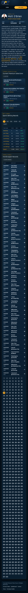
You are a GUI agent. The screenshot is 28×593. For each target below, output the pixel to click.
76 (18, 407)
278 (16, 492)
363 (19, 527)
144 (13, 436)
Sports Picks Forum (14, 19)
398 (19, 541)
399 (22, 541)
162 (4, 445)
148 (4, 439)
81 (12, 410)
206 (10, 463)
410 (13, 547)
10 (10, 381)
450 (7, 565)
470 (4, 573)
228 (13, 471)
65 (7, 404)
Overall (4, 149)
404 (16, 544)
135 (7, 433)
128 (7, 430)
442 (4, 562)
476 (22, 573)
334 (16, 515)
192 (10, 457)
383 (16, 536)
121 (7, 428)
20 (18, 384)
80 (10, 410)
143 (10, 436)
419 (19, 550)
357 (22, 524)
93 (7, 416)
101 (10, 419)
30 (7, 390)
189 (22, 454)
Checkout (11, 84)
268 (7, 489)
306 (16, 503)
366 (7, 530)
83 (18, 410)
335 (19, 515)
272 (19, 489)
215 (16, 465)
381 (10, 536)
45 (10, 395)
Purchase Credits (11, 589)
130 (13, 430)
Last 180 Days (6, 143)
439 (16, 559)
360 (10, 527)
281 (4, 495)
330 (4, 515)
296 (7, 501)
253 (4, 483)
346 (10, 521)
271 (16, 489)
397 (16, 541)
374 (10, 533)
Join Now (20, 7)
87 (10, 413)
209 (19, 463)
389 (13, 538)
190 (4, 457)
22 (4, 387)
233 (7, 474)
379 (4, 536)
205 (7, 463)
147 (22, 436)
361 (13, 527)
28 (21, 387)
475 (19, 573)
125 (19, 428)
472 (10, 573)
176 (4, 451)
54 (16, 398)
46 (13, 395)
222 (16, 468)
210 (22, 463)
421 (4, 553)
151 (13, 439)
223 (19, 468)
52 (10, 398)
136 (10, 433)
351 (4, 524)
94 (10, 416)
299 (16, 501)
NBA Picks (13, 59)
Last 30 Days (6, 136)
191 (7, 457)
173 (16, 448)
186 (13, 454)
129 (10, 430)
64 (4, 404)
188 (19, 454)
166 (16, 445)
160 (19, 442)
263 (13, 486)
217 (22, 465)
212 (7, 465)
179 (13, 451)
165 (13, 445)
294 (22, 498)
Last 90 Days (6, 141)
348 (16, 521)
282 (7, 495)
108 (10, 422)
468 (19, 571)
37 (7, 392)
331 (7, 515)
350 (22, 521)
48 (18, 395)
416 (10, 550)
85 (4, 413)
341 (16, 518)
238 (22, 474)
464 (7, 571)
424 (13, 553)
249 (13, 480)
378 (22, 533)
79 (7, 410)
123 (13, 428)
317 (7, 509)
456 (4, 568)
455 (22, 565)
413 (21, 547)
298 (13, 501)
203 (22, 460)
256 (13, 483)
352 (7, 524)
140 (22, 433)
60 (13, 401)
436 (7, 559)
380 (7, 536)
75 (16, 407)
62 (18, 401)
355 (16, 524)
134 (4, 433)
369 (16, 530)
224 (22, 468)
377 (19, 533)
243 (16, 477)
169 (4, 448)
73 (10, 407)
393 (4, 541)
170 (7, 448)
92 (4, 416)
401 (7, 544)
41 (18, 392)
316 (4, 509)
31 (9, 390)
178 (10, 451)
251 (19, 480)
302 (4, 503)
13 (18, 381)
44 (7, 395)
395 (10, 541)
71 (4, 407)
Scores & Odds (6, 586)
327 (16, 512)
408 (7, 547)
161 (21, 442)
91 (21, 413)
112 (21, 422)
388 (10, 538)
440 (19, 559)
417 (13, 550)
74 (13, 407)
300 (19, 501)
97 (18, 416)
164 (10, 445)
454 (19, 565)
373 (7, 533)
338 (7, 518)
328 (19, 512)
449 (4, 565)
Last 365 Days (6, 146)
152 (16, 439)
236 (16, 474)
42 (21, 392)
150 (10, 439)
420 (22, 550)
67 (13, 404)
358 (4, 527)
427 (22, 553)
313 (16, 506)
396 (13, 541)
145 (16, 436)
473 (13, 573)
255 (10, 483)
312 (13, 506)
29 (4, 390)
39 (13, 392)
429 (7, 556)
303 (7, 503)
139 (19, 433)
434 (22, 556)
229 (16, 471)
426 (19, 553)
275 (7, 492)
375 (13, 533)
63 (21, 401)
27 (18, 387)
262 (10, 486)
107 (7, 422)
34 (18, 390)
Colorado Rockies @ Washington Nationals (12, 80)
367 (10, 530)
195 (19, 457)
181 (19, 451)
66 (10, 404)
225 (4, 471)
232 (4, 474)
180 (16, 451)
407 (4, 547)
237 (19, 474)
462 (22, 568)
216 (19, 465)
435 (4, 559)
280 (22, 492)
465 (10, 571)
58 (7, 401)
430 (10, 556)
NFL (20, 121)
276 (10, 492)
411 (16, 547)
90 (19, 413)
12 (15, 381)
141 (4, 436)
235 (13, 474)
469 (22, 571)
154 (22, 439)
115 (10, 425)
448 (22, 562)
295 (4, 501)
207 (13, 463)
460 (16, 568)
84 (21, 410)
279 (19, 492)
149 (7, 439)
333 (13, 515)
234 (10, 474)
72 (7, 407)
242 (13, 477)
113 (4, 425)
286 (19, 495)
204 (4, 463)
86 (7, 413)
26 (16, 387)
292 (16, 498)
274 (4, 492)
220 (10, 468)
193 (13, 457)
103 (16, 419)
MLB (7, 121)
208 (16, 463)
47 (16, 395)
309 (4, 506)
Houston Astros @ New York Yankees (14, 88)
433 (19, 556)
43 (4, 395)
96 (16, 416)
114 (7, 425)
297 (10, 501)
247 (7, 480)
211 (4, 465)
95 (13, 416)
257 (16, 483)
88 (13, 413)
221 (13, 468)
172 (13, 448)
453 (16, 565)
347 (13, 521)
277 (13, 492)
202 (19, 460)
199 (10, 460)
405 (19, 544)
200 (13, 460)
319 (13, 509)
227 (10, 471)
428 (4, 556)
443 (7, 562)
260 (4, 486)
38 (10, 392)
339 (10, 518)
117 (16, 425)
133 (22, 430)
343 (22, 518)
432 (16, 556)
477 (4, 576)
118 (19, 425)
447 (19, 562)
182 (22, 451)
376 (16, 533)
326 (13, 512)
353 (10, 524)
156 (7, 442)
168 (22, 445)
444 (10, 562)
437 (10, 559)
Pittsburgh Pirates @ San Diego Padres (12, 96)
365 (4, 530)
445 (13, 562)
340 (13, 518)
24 (10, 387)
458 (10, 568)
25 (13, 387)
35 (21, 390)
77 (21, 407)
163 (7, 445)
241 (10, 477)
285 (16, 495)
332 (10, 515)
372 (4, 533)
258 (19, 483)
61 (15, 401)
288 (4, 498)
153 (19, 439)
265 (19, 486)
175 (22, 448)
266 (22, 486)
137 (13, 433)
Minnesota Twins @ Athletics (12, 104)
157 (10, 442)
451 (10, 565)
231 (22, 471)
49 (21, 395)
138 (16, 433)
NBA (11, 121)
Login (7, 7)
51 (7, 398)
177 (7, 451)
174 (19, 448)
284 (13, 495)
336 (22, 515)
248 (10, 480)
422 (7, 553)
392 (22, 538)
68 (16, 404)
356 (19, 524)
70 (21, 404)
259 (22, 483)
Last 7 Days (5, 133)
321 (19, 509)
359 (7, 527)
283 (10, 495)
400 (4, 544)
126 (22, 428)
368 (13, 530)
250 (16, 480)
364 (22, 527)
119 (21, 425)
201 (16, 460)
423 (10, 553)
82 (16, 410)
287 (22, 495)
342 (19, 518)
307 (19, 503)
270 (13, 489)
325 (10, 512)
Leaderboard (14, 586)
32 (13, 390)
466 (13, 571)
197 (4, 460)
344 (4, 521)
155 (4, 442)
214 (13, 465)
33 (16, 390)
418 (16, 550)
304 (10, 503)
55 (18, 398)
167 (19, 445)
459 (13, 568)
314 (19, 506)
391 (19, 538)
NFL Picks (7, 59)
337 (4, 518)
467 (16, 571)
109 (13, 422)
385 (22, 536)
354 (13, 524)
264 (16, 486)
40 (16, 392)
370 (19, 530)
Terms (4, 589)
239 (4, 477)
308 (22, 503)
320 (16, 509)
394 (7, 541)
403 (13, 544)
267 (4, 489)
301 (22, 501)
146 (19, 436)
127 (4, 430)
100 (7, 419)
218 (4, 468)
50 (4, 398)
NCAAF (5, 124)
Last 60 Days (6, 138)
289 (7, 498)
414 (4, 550)
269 (10, 489)
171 (10, 448)
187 (16, 454)
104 (19, 419)
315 (22, 506)
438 (13, 559)
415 (7, 550)
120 (4, 428)
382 (13, 536)
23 (7, 387)
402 (10, 544)
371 (22, 530)
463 (4, 571)
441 (21, 559)
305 (13, 503)
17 (9, 384)
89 (16, 413)
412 (19, 547)
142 (7, 436)
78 (4, 410)
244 (19, 477)
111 (18, 422)
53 (13, 398)
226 (7, 471)
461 (19, 568)
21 (21, 384)
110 (16, 422)
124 (16, 428)
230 (19, 471)
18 (12, 384)
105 (22, 419)
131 (16, 430)
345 (7, 521)
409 (10, 547)
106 (4, 422)
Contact (19, 586)
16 (7, 384)
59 (10, 401)
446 (16, 562)
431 (13, 556)
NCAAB (15, 121)
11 (12, 381)
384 (19, 536)
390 (16, 538)
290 (10, 498)
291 (13, 498)
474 (16, 573)
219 (7, 468)
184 (7, 454)
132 (19, 430)
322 (22, 509)
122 (10, 428)
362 (16, 527)
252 (22, 480)
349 (19, 521)
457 (7, 568)
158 (13, 442)
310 (7, 506)
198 (7, 460)
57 (4, 401)
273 (22, 489)
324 (7, 512)
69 (19, 404)
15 (4, 384)
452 (13, 565)
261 (7, 486)
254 (7, 483)
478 (7, 576)
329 (22, 512)
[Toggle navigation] (25, 2)
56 (21, 398)
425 (16, 553)
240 (7, 477)
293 (19, 498)
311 (10, 506)
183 (4, 454)
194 (16, 457)
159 (16, 442)
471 (7, 573)
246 (4, 480)
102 (13, 419)
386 (4, 538)
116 (13, 425)
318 (10, 509)
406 (22, 544)
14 (21, 381)
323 (4, 512)
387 (7, 538)
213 (10, 465)
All (4, 121)
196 (22, 457)
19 (15, 384)
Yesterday (5, 130)
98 (21, 416)
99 (4, 419)
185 (10, 454)
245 (22, 477)
